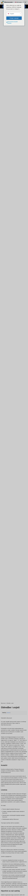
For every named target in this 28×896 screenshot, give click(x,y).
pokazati (8, 712)
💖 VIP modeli (18, 2)
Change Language (14, 18)
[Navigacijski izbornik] (25, 2)
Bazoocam (3, 703)
